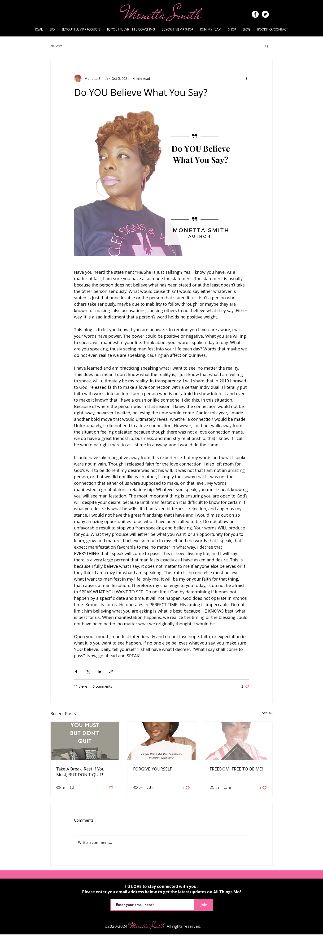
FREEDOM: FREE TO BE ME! (236, 769)
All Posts (56, 46)
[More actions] (246, 78)
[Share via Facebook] (76, 671)
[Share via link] (111, 671)
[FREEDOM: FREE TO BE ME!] (238, 741)
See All (267, 713)
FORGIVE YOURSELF (152, 769)
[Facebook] (255, 14)
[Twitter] (265, 14)
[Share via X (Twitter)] (88, 671)
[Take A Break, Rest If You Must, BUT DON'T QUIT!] (85, 741)
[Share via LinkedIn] (99, 671)
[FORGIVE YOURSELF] (161, 741)
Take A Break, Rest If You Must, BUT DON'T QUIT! (80, 771)
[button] (266, 46)
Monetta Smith (164, 14)
